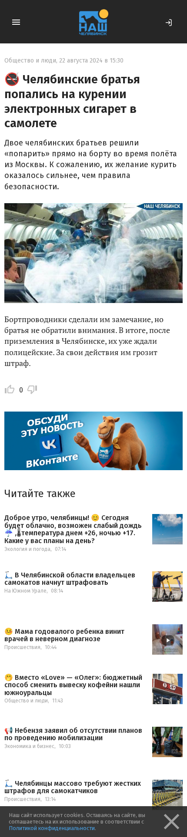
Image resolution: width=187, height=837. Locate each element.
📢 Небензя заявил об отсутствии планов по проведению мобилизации (73, 734)
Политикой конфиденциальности (52, 828)
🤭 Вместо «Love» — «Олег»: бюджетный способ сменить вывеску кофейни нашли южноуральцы (73, 685)
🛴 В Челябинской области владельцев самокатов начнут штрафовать (69, 579)
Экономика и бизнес (29, 746)
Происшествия (22, 647)
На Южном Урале (25, 591)
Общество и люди (30, 60)
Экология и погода (27, 549)
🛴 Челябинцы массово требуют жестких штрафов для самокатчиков (72, 787)
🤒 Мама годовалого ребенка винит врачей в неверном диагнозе (64, 635)
